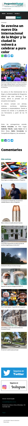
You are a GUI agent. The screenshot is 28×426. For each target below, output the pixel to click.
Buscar (18, 17)
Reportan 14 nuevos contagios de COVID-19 (12, 286)
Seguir (4, 412)
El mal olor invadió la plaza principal (9, 350)
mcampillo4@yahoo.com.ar (9, 402)
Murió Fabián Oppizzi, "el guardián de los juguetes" (13, 307)
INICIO (3, 13)
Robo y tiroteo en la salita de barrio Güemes (11, 223)
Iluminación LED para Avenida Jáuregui (11, 265)
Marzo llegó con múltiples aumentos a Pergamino (13, 180)
